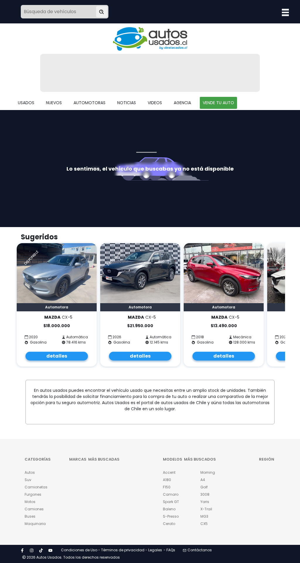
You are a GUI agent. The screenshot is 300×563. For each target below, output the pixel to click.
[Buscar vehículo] (101, 11)
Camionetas (35, 487)
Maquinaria (35, 523)
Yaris (204, 501)
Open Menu (285, 12)
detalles (56, 356)
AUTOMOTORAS (89, 103)
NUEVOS (54, 103)
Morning (207, 472)
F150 (167, 487)
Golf (204, 487)
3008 (204, 494)
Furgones (33, 494)
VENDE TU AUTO (218, 103)
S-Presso (171, 516)
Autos (30, 472)
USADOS (26, 103)
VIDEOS (155, 103)
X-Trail (206, 509)
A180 (167, 479)
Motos (30, 501)
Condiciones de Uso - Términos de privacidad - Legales (111, 549)
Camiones (34, 509)
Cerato (169, 523)
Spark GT (171, 501)
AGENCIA (182, 103)
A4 (202, 479)
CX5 (204, 523)
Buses (30, 516)
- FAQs (169, 549)
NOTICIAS (126, 103)
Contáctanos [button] (200, 549)
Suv (28, 479)
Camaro (170, 494)
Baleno (169, 509)
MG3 (204, 516)
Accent (169, 472)
